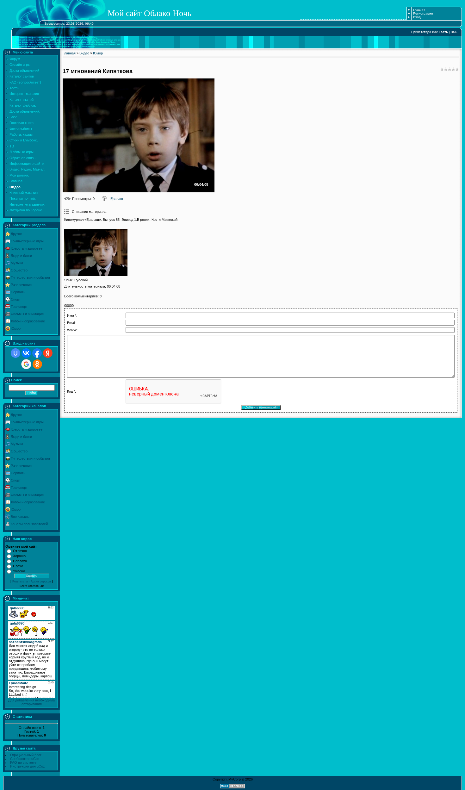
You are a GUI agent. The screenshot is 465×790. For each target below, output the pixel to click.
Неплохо (20, 561)
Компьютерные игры (27, 241)
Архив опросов (41, 581)
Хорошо (19, 556)
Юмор (16, 328)
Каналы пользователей (29, 524)
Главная (419, 10)
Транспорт (19, 306)
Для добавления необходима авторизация (31, 702)
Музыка (17, 263)
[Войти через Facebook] (37, 353)
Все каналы (20, 517)
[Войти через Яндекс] (48, 353)
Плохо (18, 566)
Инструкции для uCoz (27, 766)
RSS (454, 32)
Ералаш (116, 199)
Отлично (20, 551)
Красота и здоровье (26, 248)
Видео (84, 53)
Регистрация (423, 13)
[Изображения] (95, 252)
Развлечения (21, 285)
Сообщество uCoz (25, 759)
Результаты (20, 581)
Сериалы (18, 292)
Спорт (16, 299)
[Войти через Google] (26, 364)
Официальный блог (25, 755)
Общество (19, 270)
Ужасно (19, 571)
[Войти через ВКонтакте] (26, 353)
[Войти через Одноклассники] (37, 364)
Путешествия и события (30, 277)
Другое (16, 234)
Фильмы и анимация (27, 314)
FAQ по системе (23, 762)
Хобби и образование (28, 321)
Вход (417, 17)
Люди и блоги (21, 256)
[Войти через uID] (15, 353)
